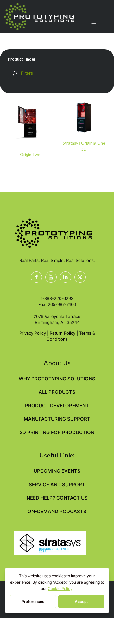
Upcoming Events (57, 471)
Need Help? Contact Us (57, 498)
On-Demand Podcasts (57, 511)
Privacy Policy (32, 333)
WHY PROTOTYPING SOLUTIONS (57, 379)
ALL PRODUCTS (57, 392)
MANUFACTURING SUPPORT (57, 419)
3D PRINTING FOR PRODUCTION (57, 432)
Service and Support (57, 485)
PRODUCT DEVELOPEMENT (57, 406)
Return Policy (62, 333)
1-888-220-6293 (57, 298)
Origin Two (30, 154)
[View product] (46, 107)
